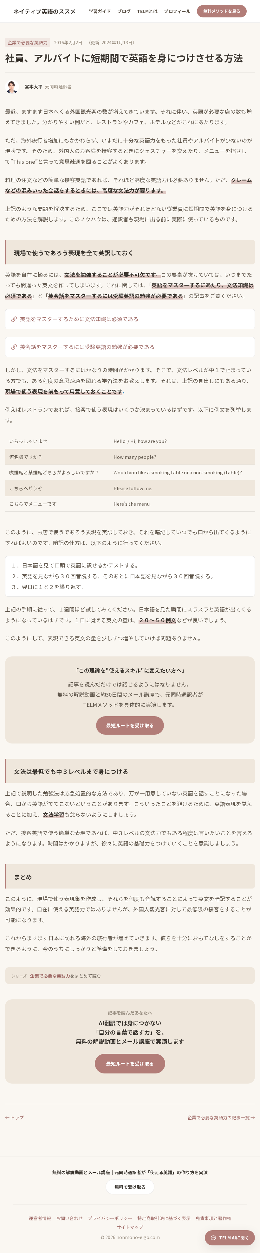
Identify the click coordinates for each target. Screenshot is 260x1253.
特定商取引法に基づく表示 (164, 1218)
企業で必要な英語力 (28, 42)
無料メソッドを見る (221, 11)
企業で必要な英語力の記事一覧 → (221, 1117)
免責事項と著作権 (213, 1218)
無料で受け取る (130, 1187)
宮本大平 (33, 86)
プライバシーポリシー (110, 1218)
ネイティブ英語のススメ (44, 11)
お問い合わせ (69, 1218)
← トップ (14, 1117)
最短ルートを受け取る (130, 725)
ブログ (124, 11)
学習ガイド (100, 11)
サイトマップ (130, 1227)
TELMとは (147, 11)
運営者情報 (40, 1218)
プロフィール (177, 11)
